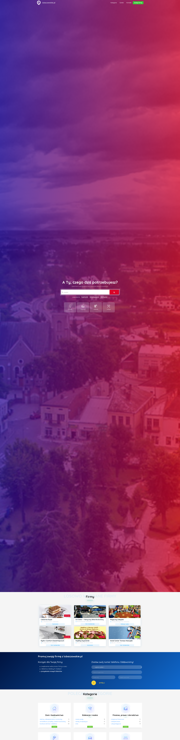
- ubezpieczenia (115, 721)
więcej (54, 726)
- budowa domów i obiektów (48, 724)
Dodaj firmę (138, 3)
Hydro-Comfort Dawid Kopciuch (52, 641)
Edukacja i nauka (90, 715)
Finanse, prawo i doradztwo (126, 715)
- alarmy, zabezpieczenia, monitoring (50, 719)
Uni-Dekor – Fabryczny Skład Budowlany (89, 619)
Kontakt (128, 3)
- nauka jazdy (79, 719)
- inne (76, 724)
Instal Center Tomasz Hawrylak (121, 641)
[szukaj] (114, 292)
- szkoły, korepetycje (81, 721)
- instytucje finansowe (117, 719)
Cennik (122, 3)
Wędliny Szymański (82, 641)
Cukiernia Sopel (46, 620)
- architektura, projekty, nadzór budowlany (52, 721)
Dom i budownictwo (54, 715)
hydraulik (85, 297)
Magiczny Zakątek (117, 620)
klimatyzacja (94, 297)
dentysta (104, 297)
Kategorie (114, 3)
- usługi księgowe (115, 724)
